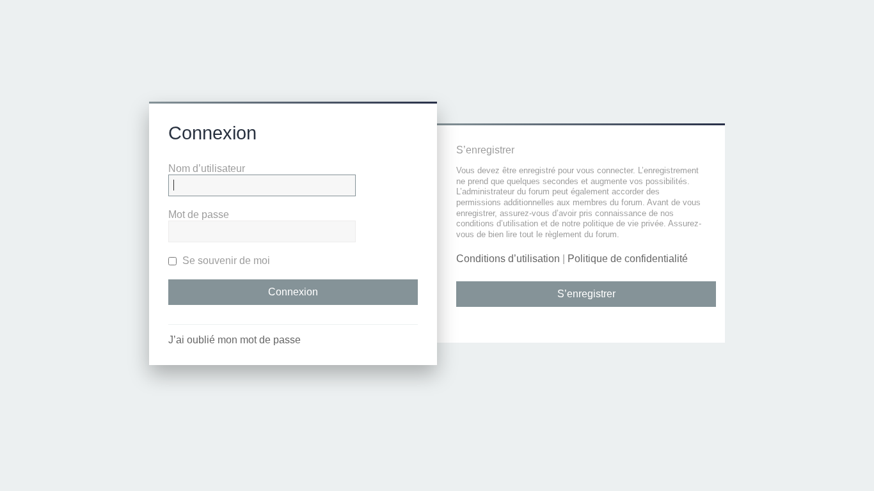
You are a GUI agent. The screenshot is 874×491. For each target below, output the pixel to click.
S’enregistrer (586, 293)
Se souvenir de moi (225, 260)
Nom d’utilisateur (206, 168)
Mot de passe (198, 214)
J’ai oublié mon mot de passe (234, 339)
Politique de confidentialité (628, 258)
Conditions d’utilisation (508, 258)
